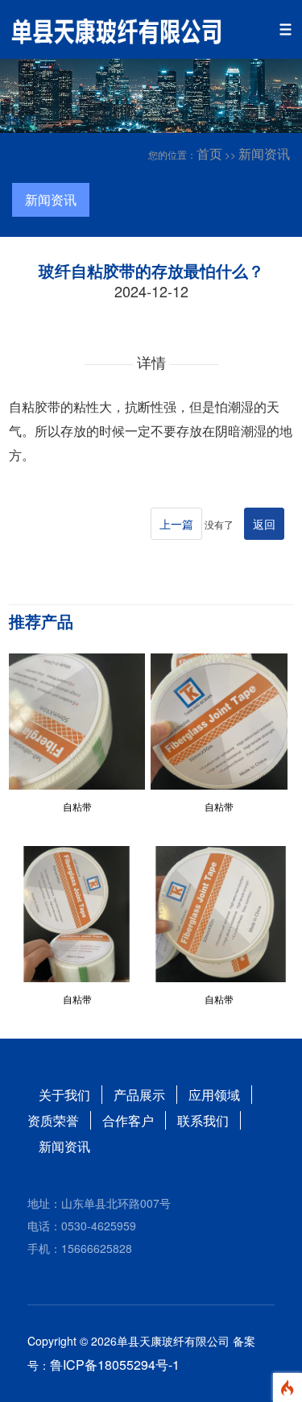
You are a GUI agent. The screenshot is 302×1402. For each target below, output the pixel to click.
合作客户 (128, 1120)
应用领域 (214, 1094)
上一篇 (176, 524)
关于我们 (64, 1094)
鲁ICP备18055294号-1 (115, 1364)
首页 (209, 153)
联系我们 (203, 1120)
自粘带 (77, 806)
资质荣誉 (53, 1120)
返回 (264, 524)
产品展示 (139, 1094)
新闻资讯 (264, 153)
